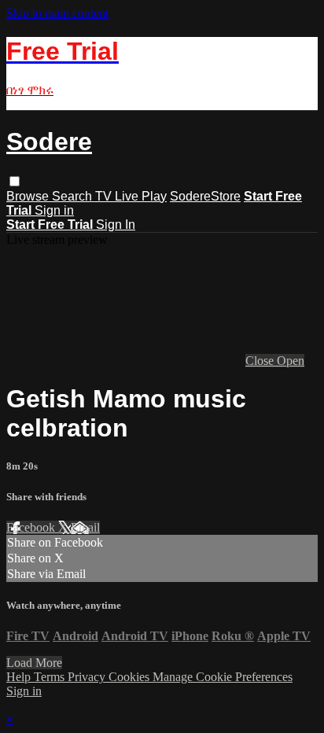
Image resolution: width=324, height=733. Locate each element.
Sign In (115, 224)
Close (261, 360)
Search (73, 196)
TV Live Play (131, 196)
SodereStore (205, 196)
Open (290, 360)
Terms (51, 676)
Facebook (32, 527)
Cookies (131, 676)
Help (20, 676)
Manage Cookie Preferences (223, 676)
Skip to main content (57, 13)
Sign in (54, 210)
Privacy (88, 676)
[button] (14, 181)
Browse (29, 196)
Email (85, 527)
